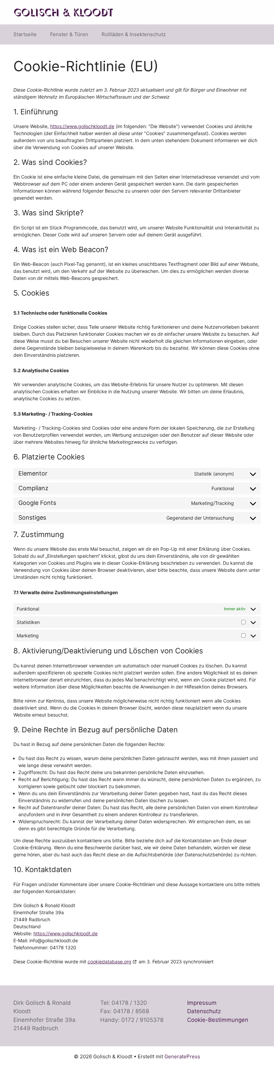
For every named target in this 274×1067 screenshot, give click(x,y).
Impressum (202, 1002)
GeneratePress (182, 1056)
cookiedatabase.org (109, 961)
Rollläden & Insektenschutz (134, 34)
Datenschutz (204, 1011)
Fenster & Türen (69, 34)
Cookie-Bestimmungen (217, 1020)
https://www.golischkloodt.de (82, 126)
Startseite (25, 34)
